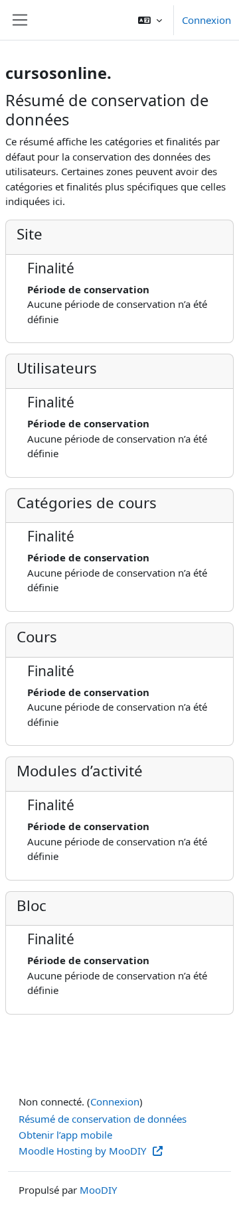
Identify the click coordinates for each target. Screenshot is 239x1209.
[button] (150, 20)
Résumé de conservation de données (103, 1118)
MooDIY (98, 1189)
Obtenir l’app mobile (65, 1134)
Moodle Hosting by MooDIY (84, 1150)
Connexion (206, 20)
